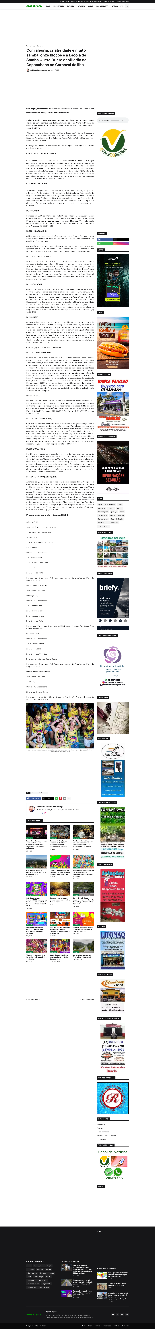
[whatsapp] (105, 243)
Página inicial (30, 46)
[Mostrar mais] (69, 798)
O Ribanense (101, 1139)
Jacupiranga (102, 515)
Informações (58, 6)
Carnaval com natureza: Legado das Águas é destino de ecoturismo (60, 900)
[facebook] (105, 239)
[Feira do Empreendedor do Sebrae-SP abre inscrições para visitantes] (66, 1293)
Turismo (70, 6)
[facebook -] (42, 813)
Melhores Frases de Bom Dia (107, 1135)
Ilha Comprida (43, 793)
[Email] (64, 798)
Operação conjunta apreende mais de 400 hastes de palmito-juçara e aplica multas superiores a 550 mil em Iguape (82, 1269)
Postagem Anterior (34, 999)
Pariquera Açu (41, 1280)
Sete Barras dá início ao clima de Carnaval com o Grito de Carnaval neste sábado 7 (35, 930)
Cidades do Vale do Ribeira (94, 1)
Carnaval (40, 46)
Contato (118, 1)
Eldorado (111, 508)
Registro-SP (102, 522)
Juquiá (112, 515)
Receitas (100, 1128)
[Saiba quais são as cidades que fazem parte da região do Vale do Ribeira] (102, 1275)
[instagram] (45, 813)
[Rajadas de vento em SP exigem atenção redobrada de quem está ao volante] (66, 1282)
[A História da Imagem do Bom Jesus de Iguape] (102, 1286)
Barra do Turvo (110, 504)
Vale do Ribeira (102, 6)
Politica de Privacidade (78, 1)
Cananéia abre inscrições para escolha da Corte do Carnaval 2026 (59, 957)
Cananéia (101, 508)
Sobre (67, 1)
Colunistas (125, 1)
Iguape (119, 508)
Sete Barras (114, 522)
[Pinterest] (60, 798)
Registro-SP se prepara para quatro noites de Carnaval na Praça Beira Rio (83, 929)
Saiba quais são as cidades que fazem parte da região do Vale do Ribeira (118, 1274)
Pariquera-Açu (103, 519)
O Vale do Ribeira (41, 1326)
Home (62, 1)
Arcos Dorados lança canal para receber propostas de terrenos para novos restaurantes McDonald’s (118, 1296)
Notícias (114, 6)
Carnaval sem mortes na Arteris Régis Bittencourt (82, 956)
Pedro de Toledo (117, 519)
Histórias (81, 6)
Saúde (90, 6)
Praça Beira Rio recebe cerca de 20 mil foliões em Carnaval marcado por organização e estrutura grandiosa (36, 844)
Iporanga (114, 512)
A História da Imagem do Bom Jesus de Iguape (117, 1284)
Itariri (122, 512)
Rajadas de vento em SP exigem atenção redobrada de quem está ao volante (82, 1282)
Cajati (120, 504)
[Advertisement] (77, 27)
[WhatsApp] (56, 798)
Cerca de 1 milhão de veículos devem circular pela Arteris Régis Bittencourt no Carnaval (83, 901)
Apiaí (100, 504)
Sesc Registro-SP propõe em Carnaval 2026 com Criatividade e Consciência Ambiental (83, 873)
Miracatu (121, 515)
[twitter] (121, 239)
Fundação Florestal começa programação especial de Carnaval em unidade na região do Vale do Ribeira (83, 844)
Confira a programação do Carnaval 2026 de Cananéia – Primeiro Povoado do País (60, 872)
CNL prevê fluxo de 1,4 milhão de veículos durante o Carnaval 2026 (36, 872)
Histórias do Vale (109, 1)
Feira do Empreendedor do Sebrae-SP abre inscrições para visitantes (82, 1293)
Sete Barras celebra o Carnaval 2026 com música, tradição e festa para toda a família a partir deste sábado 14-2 (36, 902)
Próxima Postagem (86, 999)
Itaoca (52, 1273)
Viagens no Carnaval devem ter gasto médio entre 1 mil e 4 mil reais (36, 957)
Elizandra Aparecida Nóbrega (49, 806)
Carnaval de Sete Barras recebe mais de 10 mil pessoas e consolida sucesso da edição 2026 (58, 844)
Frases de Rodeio (103, 1132)
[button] (121, 6)
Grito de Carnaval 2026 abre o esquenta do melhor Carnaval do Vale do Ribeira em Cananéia (60, 930)
